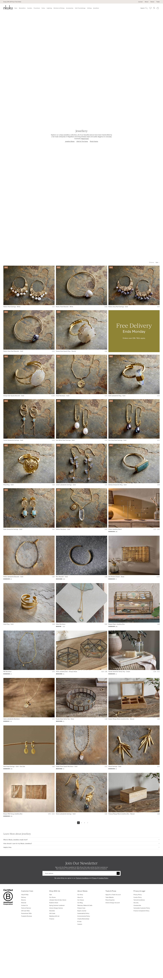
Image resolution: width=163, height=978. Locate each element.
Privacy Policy (138, 894)
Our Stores (52, 897)
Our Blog (80, 902)
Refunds (23, 902)
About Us (80, 897)
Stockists (52, 911)
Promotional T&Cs (26, 913)
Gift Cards (52, 913)
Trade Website (110, 897)
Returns (23, 900)
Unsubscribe (137, 905)
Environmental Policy (83, 916)
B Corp (79, 921)
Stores (152, 2)
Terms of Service (26, 908)
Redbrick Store (53, 902)
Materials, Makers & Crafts (84, 905)
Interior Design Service (56, 908)
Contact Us (24, 905)
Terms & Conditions (82, 878)
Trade (158, 2)
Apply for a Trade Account (113, 894)
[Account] (154, 8)
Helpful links (7, 847)
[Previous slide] (6, 285)
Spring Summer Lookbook (57, 905)
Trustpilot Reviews (26, 916)
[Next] (87, 822)
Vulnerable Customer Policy (142, 908)
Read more (85, 138)
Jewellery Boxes (69, 141)
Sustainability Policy (83, 913)
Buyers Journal (81, 911)
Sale (50, 894)
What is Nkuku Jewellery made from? (15, 840)
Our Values (80, 900)
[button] (158, 262)
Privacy (94, 878)
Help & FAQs (24, 894)
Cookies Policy (103, 878)
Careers (79, 924)
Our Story (80, 894)
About (146, 2)
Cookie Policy (138, 897)
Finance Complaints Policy (141, 911)
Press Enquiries (110, 900)
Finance (51, 919)
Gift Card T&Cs (25, 911)
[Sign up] (118, 873)
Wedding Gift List (54, 916)
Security (136, 902)
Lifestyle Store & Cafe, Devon (57, 900)
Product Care (81, 908)
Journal (140, 2)
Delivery (23, 897)
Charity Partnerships (83, 919)
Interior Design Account (113, 902)
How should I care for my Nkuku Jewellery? (17, 843)
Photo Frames (94, 141)
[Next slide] (52, 285)
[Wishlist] (150, 8)
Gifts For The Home (82, 141)
